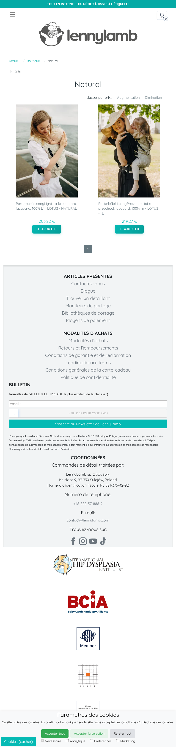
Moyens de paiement (88, 320)
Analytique (77, 741)
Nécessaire (53, 741)
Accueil (14, 61)
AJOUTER (49, 229)
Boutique (33, 61)
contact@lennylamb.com (88, 520)
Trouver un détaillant (88, 298)
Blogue (88, 291)
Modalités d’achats (88, 340)
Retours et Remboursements (88, 348)
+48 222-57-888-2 (88, 503)
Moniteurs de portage (88, 305)
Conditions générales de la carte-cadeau (88, 370)
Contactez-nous (88, 283)
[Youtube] (93, 541)
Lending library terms (88, 362)
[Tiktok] (103, 541)
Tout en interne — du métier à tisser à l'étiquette (88, 4)
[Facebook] (72, 541)
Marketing (127, 741)
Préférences (103, 741)
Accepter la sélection (89, 733)
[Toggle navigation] (48, 14)
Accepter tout (55, 733)
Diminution (153, 97)
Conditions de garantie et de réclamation (88, 355)
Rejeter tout (122, 733)
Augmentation (128, 97)
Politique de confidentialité (88, 377)
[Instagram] (83, 541)
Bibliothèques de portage (88, 313)
